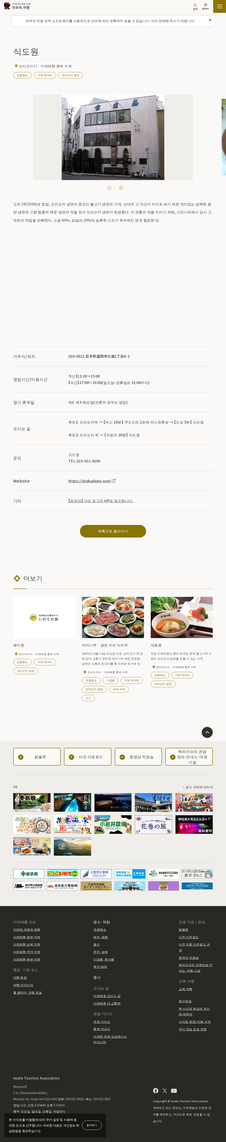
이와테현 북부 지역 (26, 959)
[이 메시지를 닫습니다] (210, 20)
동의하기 (92, 1125)
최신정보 (185, 1001)
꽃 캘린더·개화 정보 (27, 992)
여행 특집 (20, 977)
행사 (97, 977)
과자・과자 (119, 689)
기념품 (110, 680)
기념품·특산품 (103, 959)
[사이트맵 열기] (219, 6)
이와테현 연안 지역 (26, 952)
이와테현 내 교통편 (107, 1003)
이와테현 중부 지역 (26, 937)
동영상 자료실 (189, 957)
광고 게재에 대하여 (199, 787)
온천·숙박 (100, 952)
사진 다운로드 (189, 937)
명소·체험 (101, 921)
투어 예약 (100, 966)
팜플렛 (183, 929)
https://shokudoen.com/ (89, 480)
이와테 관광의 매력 (26, 929)
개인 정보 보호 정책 (193, 1029)
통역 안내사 (101, 1029)
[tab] (107, 187)
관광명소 (22, 75)
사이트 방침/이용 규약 (195, 1021)
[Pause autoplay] (121, 187)
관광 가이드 (101, 1021)
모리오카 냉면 (70, 75)
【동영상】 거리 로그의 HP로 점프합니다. (100, 500)
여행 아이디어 (23, 985)
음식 (96, 944)
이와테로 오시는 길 (107, 996)
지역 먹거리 (45, 75)
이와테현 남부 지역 (26, 944)
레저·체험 (100, 937)
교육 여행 (185, 989)
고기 (88, 698)
